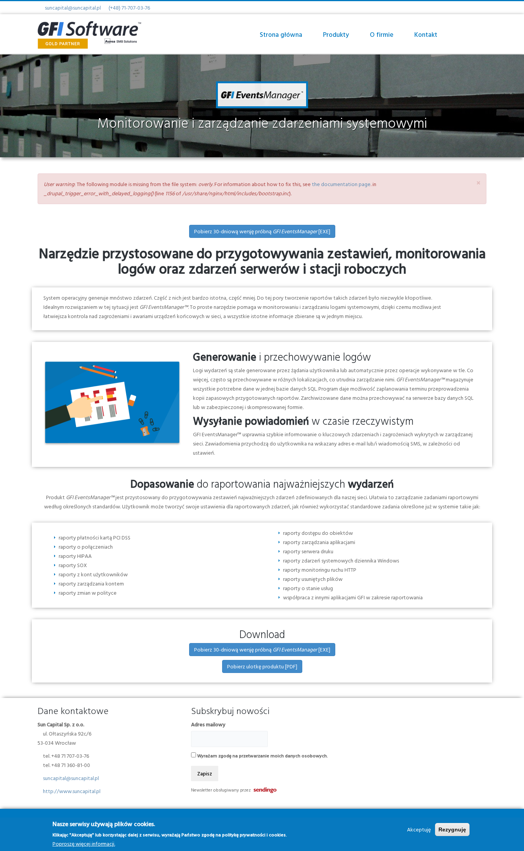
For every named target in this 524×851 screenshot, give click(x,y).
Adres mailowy (208, 724)
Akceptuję (419, 829)
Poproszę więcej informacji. (84, 843)
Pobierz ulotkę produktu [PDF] (262, 666)
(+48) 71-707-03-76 (129, 7)
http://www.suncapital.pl (72, 791)
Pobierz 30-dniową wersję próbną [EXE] (262, 231)
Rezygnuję (452, 829)
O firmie (382, 34)
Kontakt (425, 34)
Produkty (336, 34)
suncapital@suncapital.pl (73, 7)
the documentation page (341, 184)
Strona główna (281, 34)
